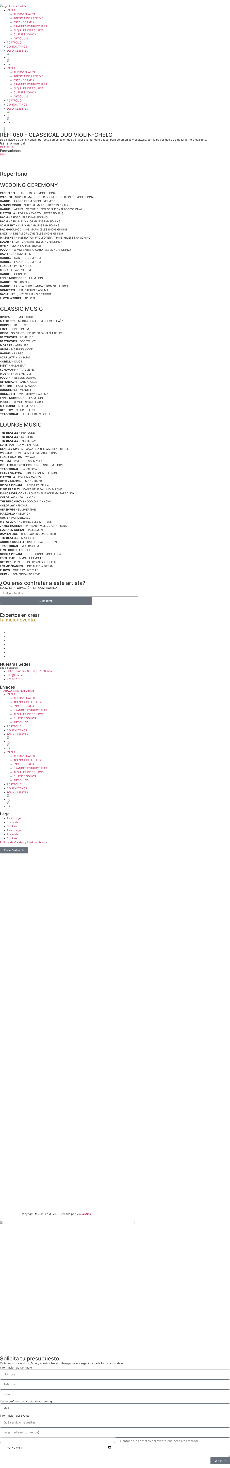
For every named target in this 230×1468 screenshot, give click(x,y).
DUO (3, 154)
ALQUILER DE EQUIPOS (28, 30)
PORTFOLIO (14, 42)
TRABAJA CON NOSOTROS (17, 690)
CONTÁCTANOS (17, 46)
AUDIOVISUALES (24, 14)
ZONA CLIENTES (17, 50)
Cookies (12, 826)
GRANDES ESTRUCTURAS (30, 26)
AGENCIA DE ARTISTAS (28, 18)
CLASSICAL (7, 147)
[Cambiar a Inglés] (118, 56)
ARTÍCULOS (21, 38)
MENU (11, 10)
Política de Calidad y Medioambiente (23, 842)
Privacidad (13, 822)
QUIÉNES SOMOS (24, 34)
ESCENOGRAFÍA (23, 22)
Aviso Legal (14, 818)
